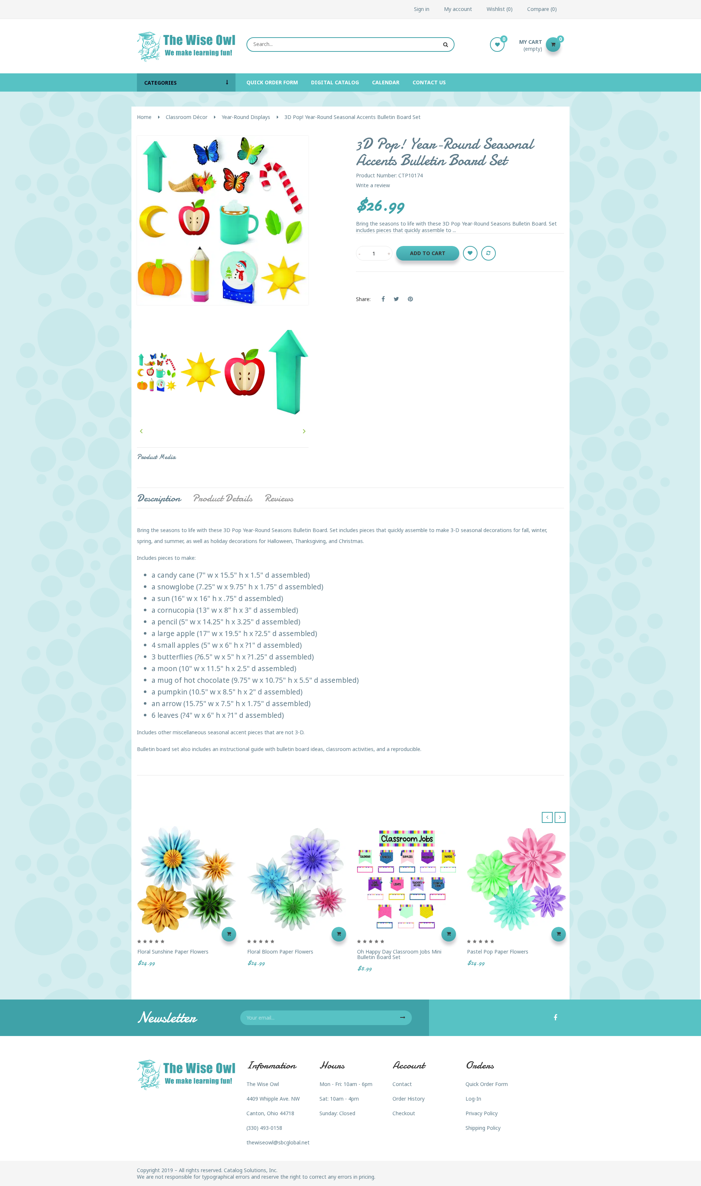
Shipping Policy (483, 1127)
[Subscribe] (403, 1017)
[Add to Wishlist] (470, 253)
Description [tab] (158, 498)
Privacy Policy (482, 1113)
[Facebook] (555, 1018)
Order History (408, 1098)
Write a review (373, 185)
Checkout (403, 1113)
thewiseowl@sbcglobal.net (278, 1142)
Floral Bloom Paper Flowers (280, 951)
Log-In (473, 1098)
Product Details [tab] (222, 498)
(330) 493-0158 (264, 1127)
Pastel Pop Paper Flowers (497, 951)
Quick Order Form (487, 1084)
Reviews (278, 498)
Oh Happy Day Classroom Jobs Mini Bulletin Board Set (399, 954)
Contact (402, 1084)
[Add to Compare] (488, 253)
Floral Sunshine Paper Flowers (172, 951)
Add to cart (427, 253)
